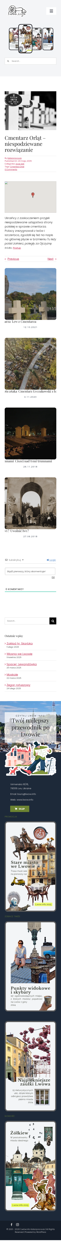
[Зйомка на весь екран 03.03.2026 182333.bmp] (31, 24)
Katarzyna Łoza (15, 158)
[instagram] (17, 1224)
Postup (17, 248)
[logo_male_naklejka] (17, 4)
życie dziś (20, 163)
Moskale (12, 675)
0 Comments (11, 169)
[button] (33, 195)
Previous (13, 259)
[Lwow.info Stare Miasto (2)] (30, 824)
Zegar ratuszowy (18, 685)
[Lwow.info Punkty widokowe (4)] (30, 924)
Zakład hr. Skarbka (20, 643)
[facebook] (11, 1224)
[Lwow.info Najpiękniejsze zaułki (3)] (30, 1023)
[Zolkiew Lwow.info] (30, 1123)
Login (52, 560)
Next (50, 259)
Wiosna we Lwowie (19, 654)
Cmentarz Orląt (17, 166)
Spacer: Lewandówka (22, 664)
